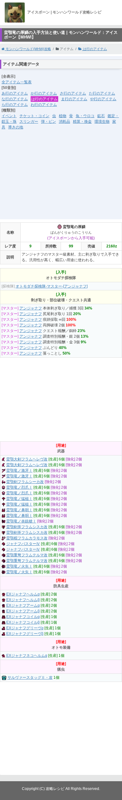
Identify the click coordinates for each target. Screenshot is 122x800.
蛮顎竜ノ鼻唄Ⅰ (19, 510)
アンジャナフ (30, 308)
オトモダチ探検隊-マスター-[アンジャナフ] (52, 286)
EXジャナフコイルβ (23, 622)
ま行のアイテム (74, 99)
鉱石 (101, 116)
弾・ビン (48, 121)
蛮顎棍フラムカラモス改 (27, 538)
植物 (62, 116)
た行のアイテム (102, 93)
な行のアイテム (15, 99)
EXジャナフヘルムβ (23, 600)
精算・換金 (82, 121)
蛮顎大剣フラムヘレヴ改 (27, 459)
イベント (9, 116)
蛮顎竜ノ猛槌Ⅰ (19, 498)
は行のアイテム (94, 49)
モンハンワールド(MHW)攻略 (28, 49)
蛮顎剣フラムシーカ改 (25, 482)
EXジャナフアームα (23, 605)
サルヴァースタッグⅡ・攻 (30, 677)
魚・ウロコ (85, 116)
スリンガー (28, 121)
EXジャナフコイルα (23, 617)
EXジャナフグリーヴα (24, 628)
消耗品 (64, 121)
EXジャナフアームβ (23, 611)
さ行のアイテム (73, 93)
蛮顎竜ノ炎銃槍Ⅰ (21, 521)
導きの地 (15, 127)
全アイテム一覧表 (17, 82)
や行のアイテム (103, 99)
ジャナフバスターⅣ (23, 544)
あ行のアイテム (15, 93)
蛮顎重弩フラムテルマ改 (27, 555)
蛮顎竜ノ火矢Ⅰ (19, 566)
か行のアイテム (44, 93)
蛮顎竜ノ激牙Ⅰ (19, 470)
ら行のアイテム (15, 104)
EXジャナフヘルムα (23, 594)
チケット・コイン (34, 116)
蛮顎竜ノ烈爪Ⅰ (19, 487)
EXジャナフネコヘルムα (26, 655)
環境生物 (101, 121)
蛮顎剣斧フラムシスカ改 (27, 527)
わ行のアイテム (44, 104)
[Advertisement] (61, 178)
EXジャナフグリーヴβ (24, 633)
